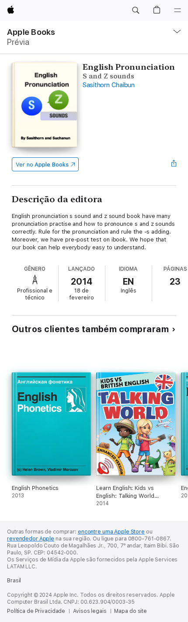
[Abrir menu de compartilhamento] (174, 164)
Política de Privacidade (36, 611)
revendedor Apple (30, 539)
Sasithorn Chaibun (109, 85)
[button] (135, 10)
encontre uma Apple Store (111, 532)
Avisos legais (89, 611)
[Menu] (177, 10)
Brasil (14, 581)
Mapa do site (130, 611)
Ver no (42, 164)
